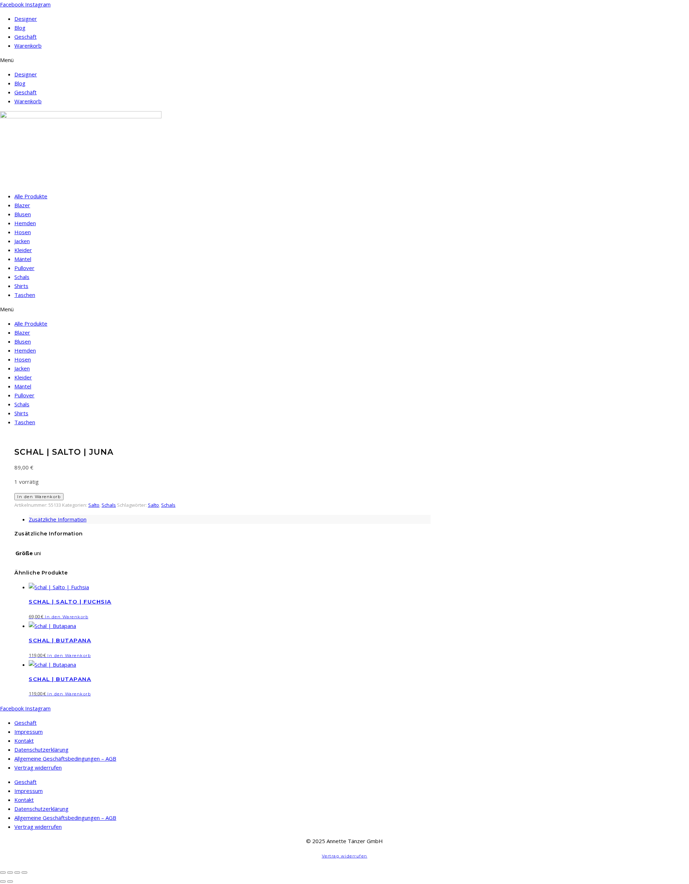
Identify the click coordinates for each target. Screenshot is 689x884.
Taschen (24, 294)
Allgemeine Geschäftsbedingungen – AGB (65, 758)
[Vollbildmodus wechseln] (10, 872)
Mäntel (22, 259)
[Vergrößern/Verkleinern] (3, 872)
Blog (19, 27)
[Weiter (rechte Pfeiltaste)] (10, 881)
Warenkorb (28, 45)
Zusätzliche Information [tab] (57, 519)
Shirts (21, 285)
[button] (344, 60)
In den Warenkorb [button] (66, 616)
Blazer (22, 205)
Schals (21, 276)
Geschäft (25, 36)
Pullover (24, 267)
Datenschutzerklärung (41, 749)
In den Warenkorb (39, 496)
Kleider (23, 250)
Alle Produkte (30, 196)
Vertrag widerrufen (38, 767)
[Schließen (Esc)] (24, 872)
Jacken (22, 241)
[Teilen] (17, 872)
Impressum (28, 731)
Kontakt (24, 740)
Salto (93, 505)
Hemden (25, 223)
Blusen (22, 214)
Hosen (22, 232)
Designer (25, 18)
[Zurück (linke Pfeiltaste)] (3, 881)
